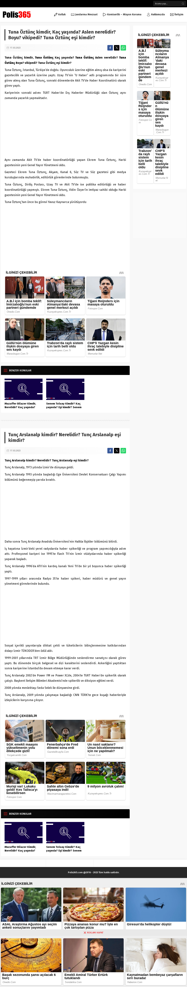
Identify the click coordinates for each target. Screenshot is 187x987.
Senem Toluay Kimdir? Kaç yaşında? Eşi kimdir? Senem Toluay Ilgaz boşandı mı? (63, 407)
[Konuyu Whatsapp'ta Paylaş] (123, 48)
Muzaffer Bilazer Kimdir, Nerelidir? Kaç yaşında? (20, 405)
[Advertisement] (65, 128)
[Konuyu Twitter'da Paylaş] (116, 48)
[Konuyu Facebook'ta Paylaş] (110, 48)
